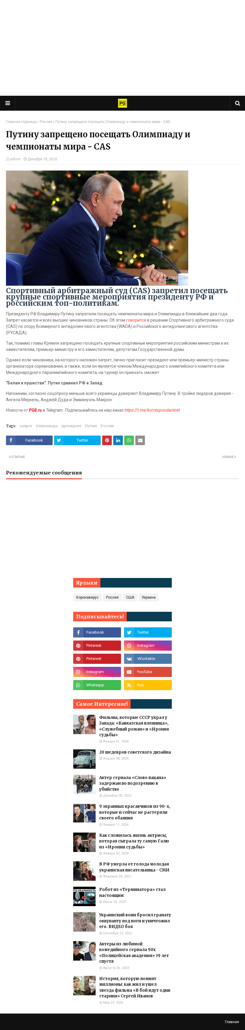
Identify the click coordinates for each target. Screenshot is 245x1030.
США (130, 597)
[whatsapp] (97, 685)
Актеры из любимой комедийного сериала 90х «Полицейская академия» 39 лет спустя (134, 952)
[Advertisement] (122, 48)
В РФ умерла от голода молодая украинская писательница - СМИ (134, 867)
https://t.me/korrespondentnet (152, 410)
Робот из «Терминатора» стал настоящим (132, 892)
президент (71, 426)
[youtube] (148, 672)
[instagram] (148, 645)
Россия (46, 122)
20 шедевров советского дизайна (135, 752)
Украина (149, 597)
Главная (232, 1022)
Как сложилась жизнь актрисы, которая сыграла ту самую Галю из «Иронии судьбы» (134, 841)
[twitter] (148, 632)
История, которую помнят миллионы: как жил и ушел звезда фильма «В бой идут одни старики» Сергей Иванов (134, 987)
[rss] (148, 685)
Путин (91, 426)
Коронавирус (87, 597)
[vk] (148, 659)
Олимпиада (47, 426)
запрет (26, 426)
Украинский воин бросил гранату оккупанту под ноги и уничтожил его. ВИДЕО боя (135, 920)
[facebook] (97, 632)
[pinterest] (97, 645)
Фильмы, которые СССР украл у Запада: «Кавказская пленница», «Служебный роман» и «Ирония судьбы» (134, 726)
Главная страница (21, 122)
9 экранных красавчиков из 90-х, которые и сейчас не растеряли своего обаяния (134, 812)
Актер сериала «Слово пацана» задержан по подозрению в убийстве (132, 783)
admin (15, 159)
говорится (136, 320)
